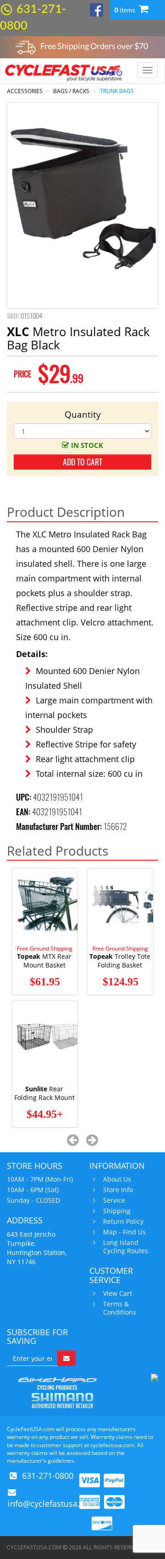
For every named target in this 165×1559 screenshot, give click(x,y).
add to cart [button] (82, 462)
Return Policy (123, 1221)
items (126, 10)
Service (114, 1200)
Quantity (83, 414)
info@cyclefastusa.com (52, 1503)
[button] (73, 1139)
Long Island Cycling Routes (125, 1246)
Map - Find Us (124, 1232)
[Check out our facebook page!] (96, 9)
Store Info (118, 1190)
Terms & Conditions (119, 1308)
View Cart (117, 1293)
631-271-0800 (47, 1475)
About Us (117, 1179)
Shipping (117, 1211)
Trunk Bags (117, 91)
